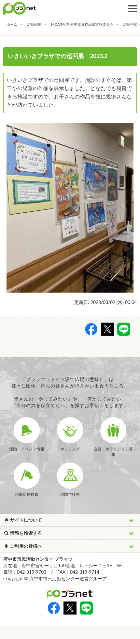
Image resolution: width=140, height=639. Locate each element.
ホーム (12, 24)
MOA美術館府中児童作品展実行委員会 (82, 24)
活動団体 (34, 24)
